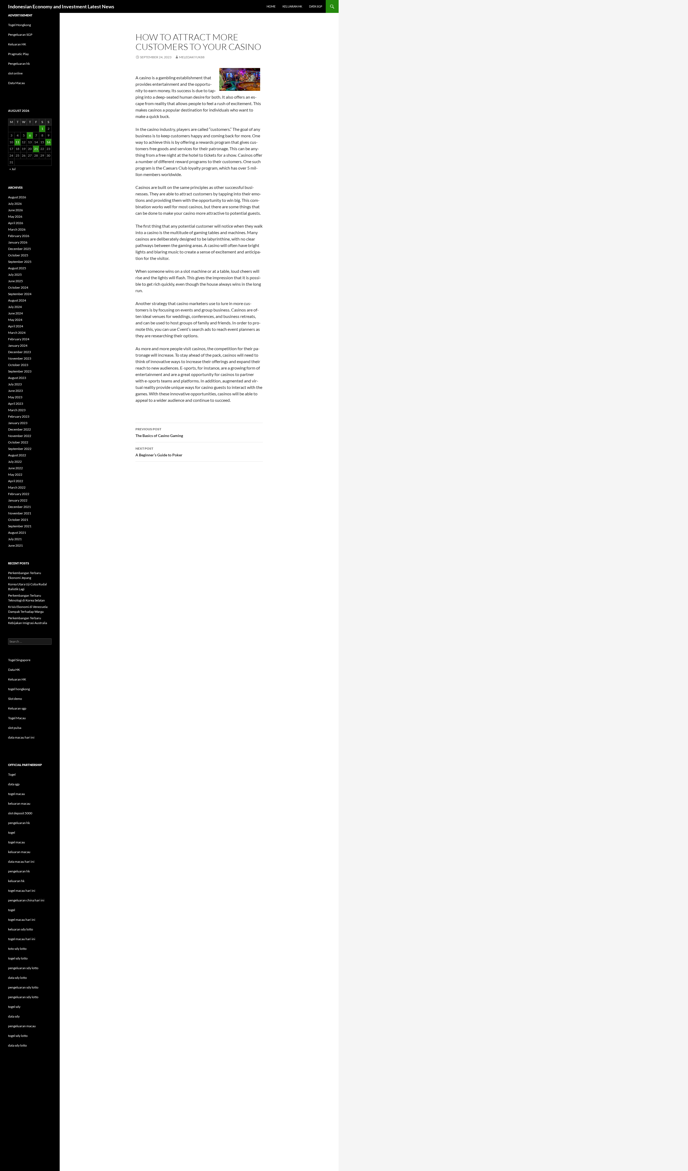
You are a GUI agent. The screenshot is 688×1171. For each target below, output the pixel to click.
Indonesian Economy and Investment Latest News (61, 6)
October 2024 (18, 287)
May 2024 (15, 320)
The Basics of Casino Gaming (159, 432)
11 (17, 142)
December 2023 (19, 352)
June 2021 (15, 545)
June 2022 (15, 468)
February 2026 (18, 236)
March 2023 (17, 410)
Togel (12, 774)
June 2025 (15, 281)
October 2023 (18, 365)
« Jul (12, 169)
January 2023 (17, 423)
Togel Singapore (19, 660)
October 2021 (18, 520)
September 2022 (19, 449)
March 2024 (17, 333)
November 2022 (19, 436)
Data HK (14, 670)
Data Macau (16, 83)
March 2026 (17, 229)
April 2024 (15, 326)
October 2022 (18, 442)
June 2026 (15, 210)
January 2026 (17, 242)
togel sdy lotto (18, 1036)
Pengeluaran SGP (20, 35)
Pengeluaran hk (19, 64)
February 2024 (18, 339)
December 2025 (19, 249)
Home (271, 6)
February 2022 (18, 494)
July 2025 (15, 275)
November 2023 (19, 358)
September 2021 (19, 526)
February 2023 (18, 416)
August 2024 (17, 300)
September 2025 (19, 262)
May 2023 (15, 397)
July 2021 (15, 539)
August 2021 (17, 533)
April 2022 (15, 481)
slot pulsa (14, 728)
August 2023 (17, 378)
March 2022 (17, 487)
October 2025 (18, 255)
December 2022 (19, 429)
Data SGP (315, 6)
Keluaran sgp (17, 708)
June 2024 (15, 313)
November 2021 (19, 513)
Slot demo (15, 699)
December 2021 (19, 507)
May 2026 (15, 216)
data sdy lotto (17, 1045)
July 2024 (15, 307)
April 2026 (15, 223)
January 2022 (17, 500)
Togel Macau (17, 718)
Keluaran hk (292, 6)
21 (36, 149)
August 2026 (17, 197)
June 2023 (15, 391)
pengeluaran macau (22, 1026)
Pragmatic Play (18, 54)
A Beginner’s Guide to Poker (158, 451)
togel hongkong (19, 689)
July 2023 (15, 384)
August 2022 (17, 455)
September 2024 (19, 294)
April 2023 (15, 404)
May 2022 (15, 474)
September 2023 (19, 371)
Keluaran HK (17, 44)
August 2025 (17, 268)
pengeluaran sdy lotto (23, 987)
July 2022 (15, 462)
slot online (15, 73)
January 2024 (17, 345)
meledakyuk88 (192, 57)
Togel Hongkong (19, 25)
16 (48, 142)
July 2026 (15, 204)
